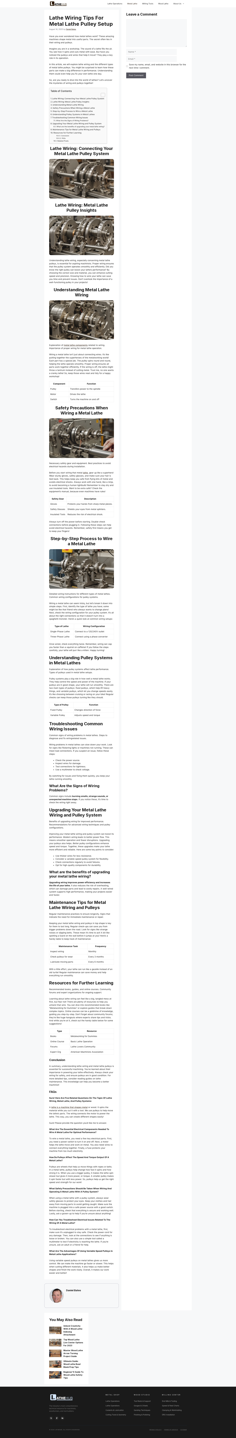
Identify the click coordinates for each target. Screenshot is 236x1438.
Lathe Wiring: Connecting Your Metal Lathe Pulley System (78, 98)
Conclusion (65, 136)
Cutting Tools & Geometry (116, 1415)
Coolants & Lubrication (115, 1410)
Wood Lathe (163, 3)
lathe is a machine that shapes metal (69, 1107)
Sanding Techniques (142, 1410)
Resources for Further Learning (67, 133)
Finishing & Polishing (142, 1415)
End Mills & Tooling (169, 1401)
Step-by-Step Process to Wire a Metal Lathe (73, 111)
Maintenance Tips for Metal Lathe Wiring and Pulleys (76, 129)
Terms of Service (171, 1429)
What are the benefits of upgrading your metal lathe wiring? (80, 127)
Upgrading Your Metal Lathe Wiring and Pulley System (77, 123)
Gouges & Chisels (141, 1406)
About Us (177, 3)
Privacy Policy (155, 1429)
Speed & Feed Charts (170, 1406)
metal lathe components (76, 345)
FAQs (64, 138)
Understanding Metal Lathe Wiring (68, 105)
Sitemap (183, 1429)
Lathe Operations (114, 3)
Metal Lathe (132, 3)
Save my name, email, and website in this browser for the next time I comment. (157, 66)
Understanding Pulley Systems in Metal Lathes (73, 114)
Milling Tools (147, 3)
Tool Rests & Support (142, 1401)
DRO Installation (168, 1415)
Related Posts (62, 141)
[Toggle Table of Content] (101, 95)
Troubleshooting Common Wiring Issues (70, 117)
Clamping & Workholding (172, 1410)
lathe (85, 472)
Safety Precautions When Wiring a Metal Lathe (74, 108)
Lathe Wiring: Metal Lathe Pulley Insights (70, 102)
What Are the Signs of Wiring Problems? (72, 121)
